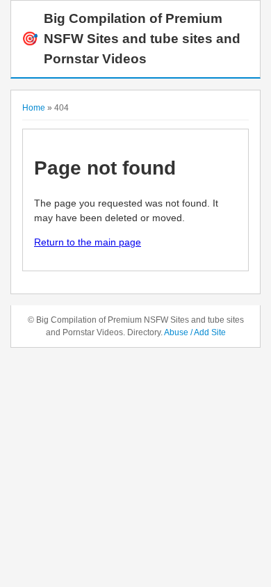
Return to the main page (87, 242)
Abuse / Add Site (195, 332)
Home (33, 108)
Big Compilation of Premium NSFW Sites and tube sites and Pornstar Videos (131, 38)
